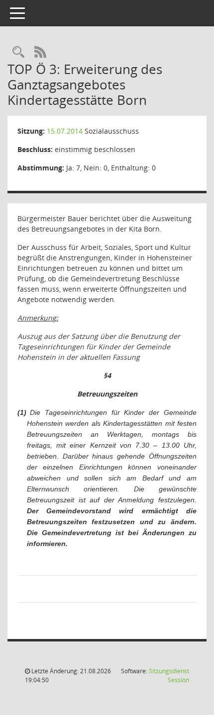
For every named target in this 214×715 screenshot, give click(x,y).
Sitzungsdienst (169, 675)
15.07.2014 (65, 131)
